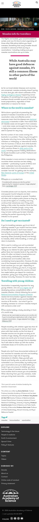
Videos (3, 459)
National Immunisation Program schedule (17, 294)
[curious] (19, 4)
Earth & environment (9, 438)
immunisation (15, 420)
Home (2, 29)
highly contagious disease (11, 95)
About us (4, 473)
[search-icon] (36, 2)
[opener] (35, 24)
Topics (3, 456)
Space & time (6, 441)
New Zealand (6, 173)
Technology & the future (10, 431)
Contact (4, 477)
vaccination (26, 420)
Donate (4, 470)
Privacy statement (8, 483)
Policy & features (7, 445)
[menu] (2, 3)
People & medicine (11, 29)
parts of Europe (18, 173)
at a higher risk (25, 288)
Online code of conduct (10, 480)
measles (4, 420)
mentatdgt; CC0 (11, 186)
